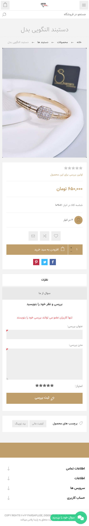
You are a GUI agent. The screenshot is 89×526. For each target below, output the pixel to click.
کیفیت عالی (38, 424)
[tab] (44, 280)
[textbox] (48, 14)
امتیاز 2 (48, 385)
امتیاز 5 (37, 385)
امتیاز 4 (41, 385)
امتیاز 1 (52, 385)
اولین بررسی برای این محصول (66, 175)
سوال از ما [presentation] (45, 293)
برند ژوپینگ (20, 424)
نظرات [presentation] (44, 280)
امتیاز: (79, 386)
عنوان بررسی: (75, 326)
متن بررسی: (76, 345)
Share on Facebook (53, 262)
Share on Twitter (44, 262)
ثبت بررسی (42, 397)
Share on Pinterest (36, 262)
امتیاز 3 (44, 385)
